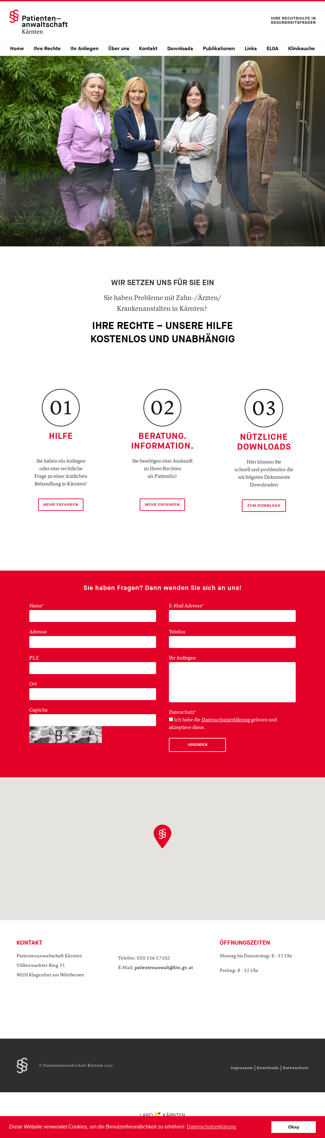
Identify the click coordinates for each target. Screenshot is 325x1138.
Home (17, 49)
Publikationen (219, 49)
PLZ (34, 658)
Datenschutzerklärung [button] (211, 1126)
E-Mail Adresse (186, 606)
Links (251, 49)
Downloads (180, 49)
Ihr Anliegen (84, 49)
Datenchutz (182, 712)
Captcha (38, 710)
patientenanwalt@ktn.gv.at (164, 968)
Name (36, 606)
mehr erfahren (162, 504)
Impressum (242, 1068)
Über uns (118, 49)
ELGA (272, 49)
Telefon (177, 632)
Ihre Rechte (47, 49)
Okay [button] (293, 1126)
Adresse (38, 632)
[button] (162, 836)
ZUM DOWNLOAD (264, 505)
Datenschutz (295, 1068)
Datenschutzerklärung (226, 720)
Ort (33, 684)
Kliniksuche (301, 49)
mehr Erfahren (60, 504)
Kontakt (148, 49)
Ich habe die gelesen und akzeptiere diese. (223, 724)
